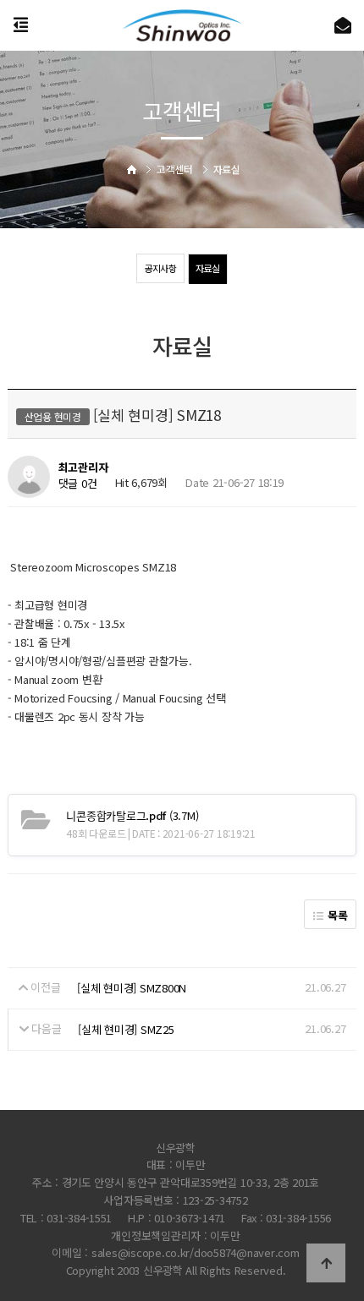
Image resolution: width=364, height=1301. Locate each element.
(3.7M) (132, 815)
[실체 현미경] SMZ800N (131, 988)
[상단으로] (326, 1263)
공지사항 (160, 268)
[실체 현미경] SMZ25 (126, 1029)
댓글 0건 (77, 484)
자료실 (208, 268)
